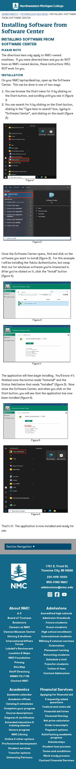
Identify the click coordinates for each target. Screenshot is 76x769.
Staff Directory (19, 671)
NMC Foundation (19, 657)
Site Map (19, 666)
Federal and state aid (56, 706)
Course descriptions (19, 713)
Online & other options (19, 738)
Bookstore (19, 622)
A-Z (19, 613)
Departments (10, 14)
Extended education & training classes (19, 724)
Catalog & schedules (19, 703)
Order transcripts (56, 725)
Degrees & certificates (19, 717)
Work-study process (56, 755)
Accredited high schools (56, 613)
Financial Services (56, 689)
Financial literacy (56, 715)
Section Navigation (19, 546)
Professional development (19, 743)
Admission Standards (56, 617)
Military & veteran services (56, 640)
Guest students (56, 627)
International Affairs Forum (19, 642)
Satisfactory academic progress (57, 736)
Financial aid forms (56, 711)
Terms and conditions (56, 751)
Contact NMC (19, 680)
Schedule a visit (56, 659)
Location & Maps (19, 653)
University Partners (19, 757)
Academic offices (19, 699)
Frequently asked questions (56, 701)
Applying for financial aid (56, 694)
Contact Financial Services (56, 760)
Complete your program (19, 708)
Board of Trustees (19, 617)
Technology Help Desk (34, 14)
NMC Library (19, 734)
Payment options (56, 729)
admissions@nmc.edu (57, 587)
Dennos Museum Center (19, 631)
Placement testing (56, 650)
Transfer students (56, 664)
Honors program (19, 729)
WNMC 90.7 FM (19, 676)
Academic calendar (19, 694)
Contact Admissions (56, 673)
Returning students (57, 654)
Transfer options (19, 752)
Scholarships (56, 741)
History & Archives (19, 636)
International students (56, 636)
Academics (19, 689)
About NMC (19, 608)
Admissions (56, 608)
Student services (19, 748)
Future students (56, 622)
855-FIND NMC (57, 582)
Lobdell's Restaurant (19, 648)
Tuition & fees (56, 668)
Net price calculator (57, 720)
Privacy (19, 662)
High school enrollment (57, 631)
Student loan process (56, 746)
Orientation (56, 645)
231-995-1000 (57, 577)
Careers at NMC (19, 627)
